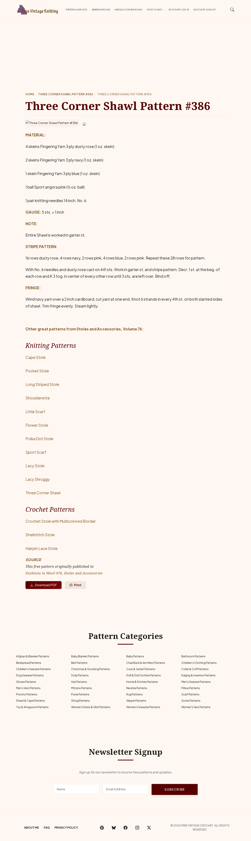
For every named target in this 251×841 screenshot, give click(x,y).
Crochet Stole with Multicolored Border (60, 521)
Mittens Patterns (81, 688)
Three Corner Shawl (42, 492)
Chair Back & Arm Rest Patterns (145, 662)
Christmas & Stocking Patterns (90, 669)
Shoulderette (37, 398)
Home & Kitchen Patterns (142, 681)
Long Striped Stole (42, 384)
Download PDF (46, 585)
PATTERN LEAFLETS (76, 9)
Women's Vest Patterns (195, 707)
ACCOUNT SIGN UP (205, 9)
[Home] (38, 8)
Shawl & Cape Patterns (30, 700)
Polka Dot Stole (39, 438)
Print (77, 585)
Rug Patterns (134, 694)
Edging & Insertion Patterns (198, 675)
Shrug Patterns (80, 700)
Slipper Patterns (136, 700)
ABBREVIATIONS (101, 9)
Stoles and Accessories (98, 329)
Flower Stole (36, 425)
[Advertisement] (125, 48)
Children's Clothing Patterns (199, 662)
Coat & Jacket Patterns (140, 669)
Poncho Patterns (26, 694)
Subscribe (175, 789)
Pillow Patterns (190, 688)
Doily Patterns (80, 675)
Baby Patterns (135, 656)
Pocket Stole (37, 370)
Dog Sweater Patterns (30, 675)
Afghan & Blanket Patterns (32, 656)
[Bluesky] (113, 827)
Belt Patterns (79, 662)
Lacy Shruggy (37, 479)
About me (31, 827)
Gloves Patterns (26, 681)
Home (29, 94)
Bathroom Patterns (193, 656)
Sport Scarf (35, 452)
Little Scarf (35, 411)
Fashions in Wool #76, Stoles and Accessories (64, 573)
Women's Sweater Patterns (143, 707)
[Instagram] (137, 827)
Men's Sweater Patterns (196, 681)
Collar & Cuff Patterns (195, 669)
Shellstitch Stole (40, 534)
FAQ (47, 827)
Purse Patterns (80, 694)
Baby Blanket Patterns (85, 656)
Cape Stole (35, 357)
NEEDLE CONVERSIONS (128, 9)
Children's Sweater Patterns (33, 669)
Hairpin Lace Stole (41, 548)
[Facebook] (125, 827)
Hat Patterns (79, 681)
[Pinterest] (102, 827)
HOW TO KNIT (154, 9)
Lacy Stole (35, 465)
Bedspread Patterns (28, 662)
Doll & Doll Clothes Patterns (143, 675)
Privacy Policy (66, 827)
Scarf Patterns (190, 694)
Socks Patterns (190, 700)
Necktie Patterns (136, 688)
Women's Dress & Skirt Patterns (90, 707)
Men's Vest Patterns (28, 688)
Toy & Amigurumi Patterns (32, 707)
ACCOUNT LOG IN (179, 9)
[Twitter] (149, 827)
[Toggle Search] (232, 9)
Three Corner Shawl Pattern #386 (65, 94)
